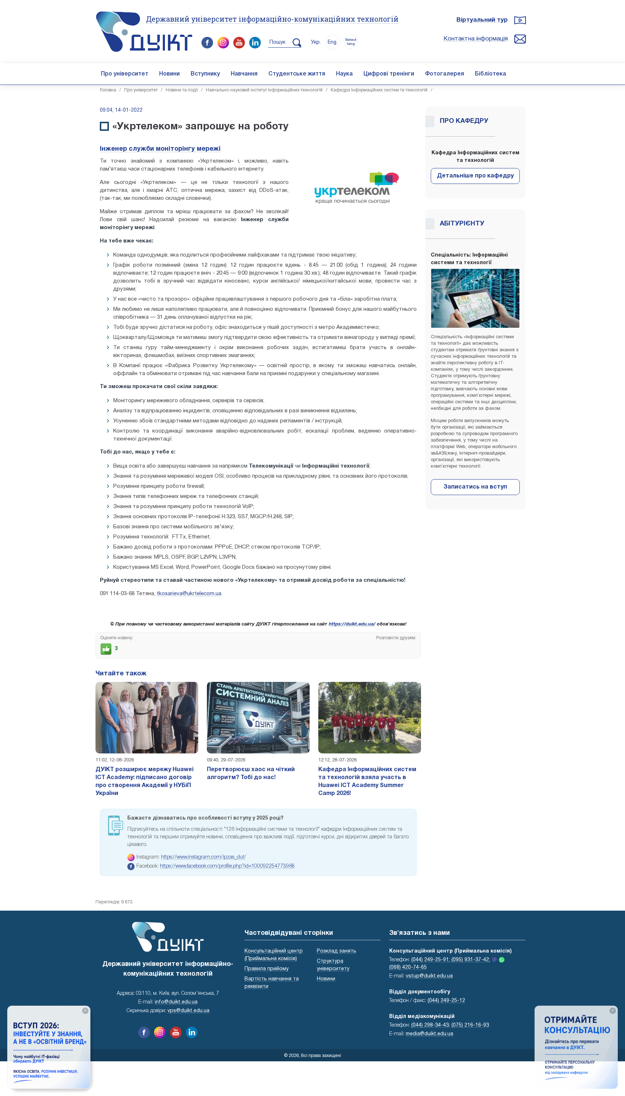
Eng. (332, 42)
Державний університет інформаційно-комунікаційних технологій (272, 18)
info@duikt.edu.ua (176, 1002)
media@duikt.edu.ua (429, 1034)
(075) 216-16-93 (470, 1025)
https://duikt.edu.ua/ (352, 624)
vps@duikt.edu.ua (188, 1011)
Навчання (244, 74)
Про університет (124, 74)
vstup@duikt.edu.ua (429, 976)
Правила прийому (267, 969)
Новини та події (182, 90)
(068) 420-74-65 (408, 967)
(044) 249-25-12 (446, 1000)
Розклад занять (336, 951)
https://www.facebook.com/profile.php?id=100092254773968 (227, 866)
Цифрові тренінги (388, 74)
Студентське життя (296, 74)
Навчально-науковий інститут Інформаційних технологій (264, 90)
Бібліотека (490, 74)
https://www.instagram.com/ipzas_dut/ (203, 857)
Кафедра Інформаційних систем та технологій (379, 90)
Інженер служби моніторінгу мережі (160, 149)
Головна (108, 90)
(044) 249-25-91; (430, 960)
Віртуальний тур (482, 20)
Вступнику (205, 74)
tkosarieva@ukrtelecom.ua (189, 593)
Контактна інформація (475, 39)
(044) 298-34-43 (430, 1025)
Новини (169, 74)
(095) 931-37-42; (470, 960)
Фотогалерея (444, 74)
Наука (344, 74)
